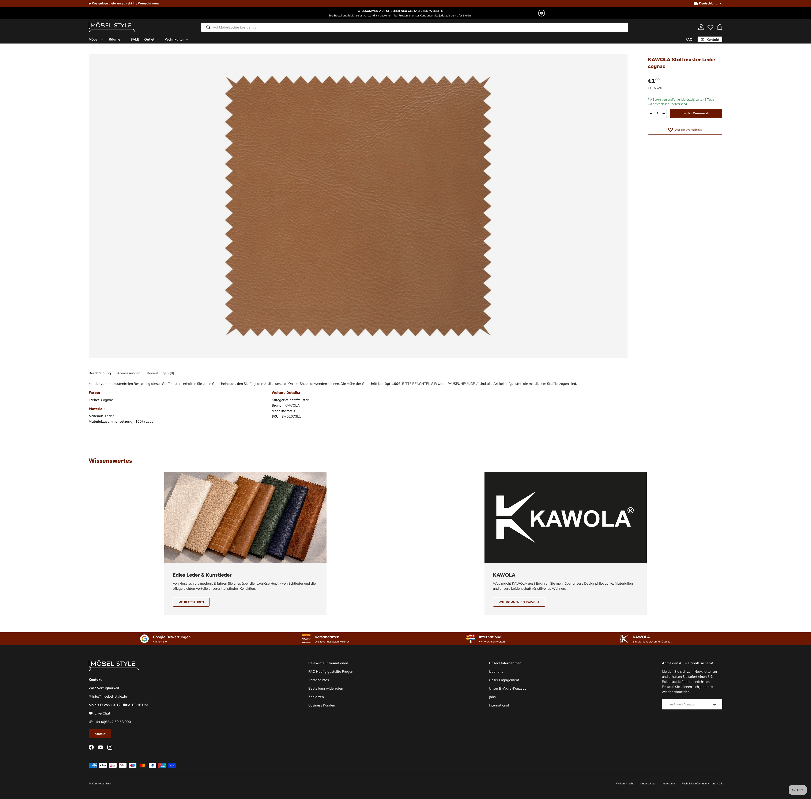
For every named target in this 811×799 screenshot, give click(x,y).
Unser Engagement (504, 680)
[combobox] (414, 27)
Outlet (149, 39)
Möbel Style (105, 783)
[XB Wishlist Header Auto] (710, 26)
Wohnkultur (174, 39)
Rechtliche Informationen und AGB (702, 783)
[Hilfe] (541, 13)
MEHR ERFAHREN (191, 602)
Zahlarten (316, 697)
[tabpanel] (358, 406)
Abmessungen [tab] (128, 373)
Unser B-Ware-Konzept (507, 688)
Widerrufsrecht (625, 783)
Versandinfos (318, 680)
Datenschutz (647, 783)
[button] (719, 27)
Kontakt (99, 734)
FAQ (689, 39)
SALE (135, 39)
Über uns (496, 671)
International (499, 705)
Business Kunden (321, 705)
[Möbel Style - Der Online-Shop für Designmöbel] (112, 27)
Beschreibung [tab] (100, 373)
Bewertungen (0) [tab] (160, 373)
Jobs (492, 697)
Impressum (668, 783)
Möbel (93, 39)
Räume (114, 39)
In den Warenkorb (696, 113)
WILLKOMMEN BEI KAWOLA (519, 602)
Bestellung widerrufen (325, 688)
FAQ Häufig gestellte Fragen (330, 671)
